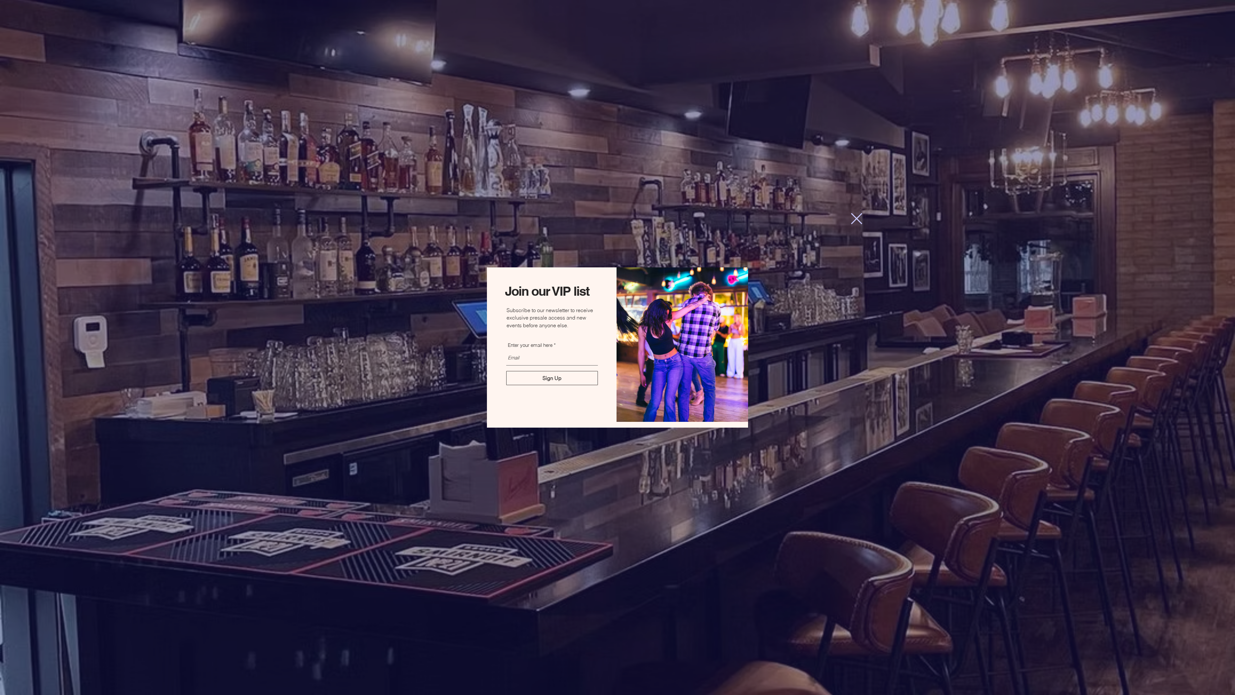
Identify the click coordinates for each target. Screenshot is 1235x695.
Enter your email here (530, 345)
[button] (856, 219)
